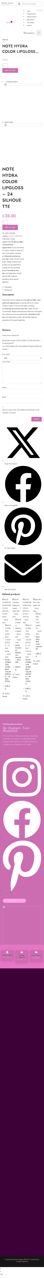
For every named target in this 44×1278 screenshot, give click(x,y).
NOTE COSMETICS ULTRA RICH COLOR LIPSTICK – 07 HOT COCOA (28, 672)
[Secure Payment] (22, 952)
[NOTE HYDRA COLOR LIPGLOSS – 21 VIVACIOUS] (23, 142)
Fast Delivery (36, 955)
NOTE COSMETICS (15, 236)
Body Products (30, 20)
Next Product (9, 122)
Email (4, 397)
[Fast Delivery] (36, 952)
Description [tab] (8, 287)
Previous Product (11, 82)
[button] (8, 233)
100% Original (7, 955)
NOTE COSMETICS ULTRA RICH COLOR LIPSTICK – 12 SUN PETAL (8, 670)
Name (5, 387)
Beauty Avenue (7, 3)
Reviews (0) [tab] (8, 290)
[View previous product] (5, 82)
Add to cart (10, 70)
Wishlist (29, 25)
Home (28, 11)
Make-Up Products (32, 17)
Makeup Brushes (31, 14)
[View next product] (14, 122)
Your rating (6, 354)
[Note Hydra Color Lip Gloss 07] (23, 102)
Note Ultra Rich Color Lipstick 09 (39, 643)
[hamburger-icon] (40, 10)
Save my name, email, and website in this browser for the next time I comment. (20, 411)
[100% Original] (7, 952)
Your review (7, 362)
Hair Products (30, 22)
